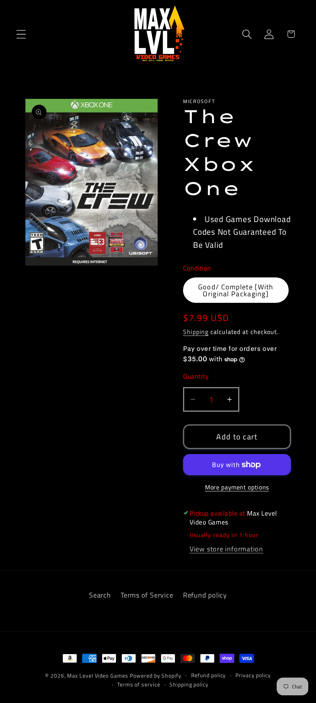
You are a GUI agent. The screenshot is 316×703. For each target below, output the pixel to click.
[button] (21, 34)
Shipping (195, 331)
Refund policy (205, 594)
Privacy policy (253, 675)
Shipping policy (189, 684)
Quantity (195, 376)
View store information (226, 548)
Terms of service (138, 684)
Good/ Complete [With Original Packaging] (236, 290)
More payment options (237, 487)
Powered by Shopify (155, 675)
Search (100, 594)
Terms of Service (147, 594)
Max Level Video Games (97, 675)
